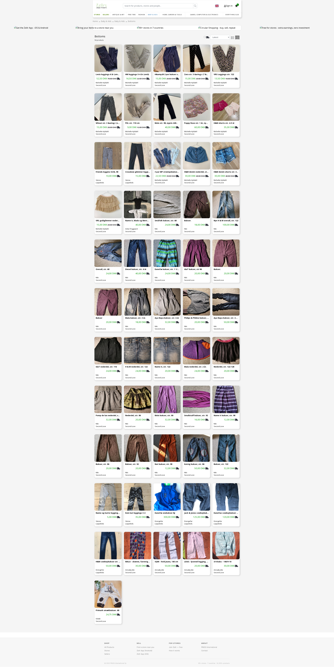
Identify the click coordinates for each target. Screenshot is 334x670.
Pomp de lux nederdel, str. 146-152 (108, 415)
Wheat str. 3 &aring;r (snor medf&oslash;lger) (108, 123)
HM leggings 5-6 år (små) (137, 74)
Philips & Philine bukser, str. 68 (196, 318)
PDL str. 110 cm (132, 123)
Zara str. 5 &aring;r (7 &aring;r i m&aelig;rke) (196, 74)
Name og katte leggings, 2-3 (108, 513)
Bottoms (131, 21)
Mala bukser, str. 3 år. (135, 318)
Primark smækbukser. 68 (107, 610)
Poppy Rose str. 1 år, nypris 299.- (196, 123)
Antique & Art (118, 15)
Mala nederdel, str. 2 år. (195, 367)
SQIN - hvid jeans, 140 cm (166, 562)
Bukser (99, 318)
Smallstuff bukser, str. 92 (196, 415)
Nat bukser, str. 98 (163, 464)
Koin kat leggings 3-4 (135, 513)
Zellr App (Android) (144, 651)
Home (95, 21)
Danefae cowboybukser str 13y (226, 513)
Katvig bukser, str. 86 (194, 464)
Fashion (141, 15)
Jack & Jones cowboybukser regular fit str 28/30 (196, 513)
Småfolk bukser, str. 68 (166, 221)
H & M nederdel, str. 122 (136, 367)
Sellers (106, 15)
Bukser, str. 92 (132, 464)
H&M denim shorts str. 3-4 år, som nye (226, 172)
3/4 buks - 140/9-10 (222, 562)
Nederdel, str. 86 (133, 415)
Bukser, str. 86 (102, 464)
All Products (109, 647)
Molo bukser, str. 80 (164, 415)
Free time (132, 15)
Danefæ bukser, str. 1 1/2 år (167, 269)
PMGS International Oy (118, 663)
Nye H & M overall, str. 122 (226, 221)
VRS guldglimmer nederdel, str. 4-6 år (108, 221)
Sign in (229, 5)
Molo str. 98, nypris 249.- (166, 123)
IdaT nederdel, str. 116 (106, 367)
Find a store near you (145, 647)
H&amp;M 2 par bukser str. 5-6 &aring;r (167, 74)
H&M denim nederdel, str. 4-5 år (196, 172)
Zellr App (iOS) (143, 654)
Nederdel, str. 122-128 (224, 367)
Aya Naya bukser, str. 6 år (167, 318)
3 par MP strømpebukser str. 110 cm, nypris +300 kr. (167, 172)
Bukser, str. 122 (221, 464)
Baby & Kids (152, 15)
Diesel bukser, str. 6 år (135, 269)
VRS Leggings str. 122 (224, 74)
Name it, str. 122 (162, 367)
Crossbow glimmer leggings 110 (137, 172)
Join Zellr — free (176, 647)
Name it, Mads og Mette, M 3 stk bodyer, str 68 (137, 221)
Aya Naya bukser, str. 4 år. (226, 318)
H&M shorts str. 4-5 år (224, 123)
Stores (97, 15)
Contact (204, 651)
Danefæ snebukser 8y (165, 513)
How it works (174, 651)
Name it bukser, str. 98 (224, 415)
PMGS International (209, 647)
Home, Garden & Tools (172, 15)
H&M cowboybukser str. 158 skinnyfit (108, 562)
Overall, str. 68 (102, 269)
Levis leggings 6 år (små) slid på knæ (108, 74)
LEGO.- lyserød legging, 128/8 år (196, 562)
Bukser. (187, 221)
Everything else (232, 15)
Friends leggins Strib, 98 (107, 172)
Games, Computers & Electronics (204, 15)
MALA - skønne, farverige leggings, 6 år (137, 562)
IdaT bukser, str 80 (193, 269)
